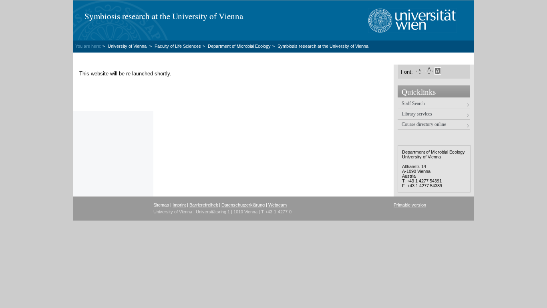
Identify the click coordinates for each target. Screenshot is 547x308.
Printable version (410, 205)
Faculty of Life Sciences (178, 46)
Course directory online (424, 124)
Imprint (179, 205)
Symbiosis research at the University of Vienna (163, 16)
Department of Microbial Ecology (239, 46)
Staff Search (413, 103)
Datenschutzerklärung (243, 205)
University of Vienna (128, 46)
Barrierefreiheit (203, 205)
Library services (417, 114)
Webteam (277, 205)
